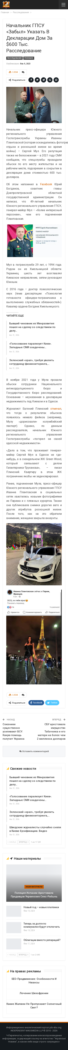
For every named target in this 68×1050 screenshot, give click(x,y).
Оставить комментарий (35, 751)
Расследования (14, 58)
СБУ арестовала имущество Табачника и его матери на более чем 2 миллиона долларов (51, 731)
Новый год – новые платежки (41, 907)
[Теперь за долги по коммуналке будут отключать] (13, 927)
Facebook (46, 184)
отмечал (55, 408)
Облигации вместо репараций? (42, 940)
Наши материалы (34, 887)
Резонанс (28, 58)
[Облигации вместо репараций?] (13, 944)
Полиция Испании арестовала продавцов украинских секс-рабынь (34, 894)
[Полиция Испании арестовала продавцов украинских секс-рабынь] (34, 883)
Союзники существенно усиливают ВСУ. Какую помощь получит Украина (13, 731)
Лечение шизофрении (34, 993)
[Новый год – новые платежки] (13, 911)
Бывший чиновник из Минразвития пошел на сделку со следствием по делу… (32, 327)
